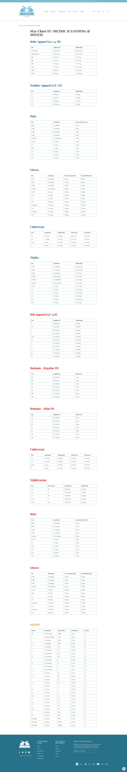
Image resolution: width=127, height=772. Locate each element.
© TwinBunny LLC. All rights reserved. (25, 755)
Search (38, 746)
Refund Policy (40, 758)
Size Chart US (40, 751)
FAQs (69, 11)
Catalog (52, 11)
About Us (39, 748)
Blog (82, 11)
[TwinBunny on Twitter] (23, 752)
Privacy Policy (40, 756)
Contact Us (39, 753)
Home (46, 11)
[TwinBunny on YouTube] (29, 752)
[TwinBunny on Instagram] (26, 752)
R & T (75, 11)
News (56, 756)
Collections (62, 11)
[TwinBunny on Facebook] (19, 752)
